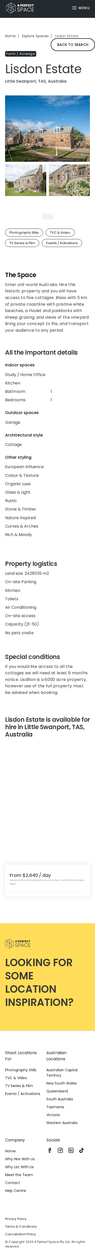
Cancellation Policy (20, 1234)
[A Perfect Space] (18, 8)
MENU (84, 7)
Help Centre (15, 1190)
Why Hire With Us (20, 1159)
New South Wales (61, 1083)
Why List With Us (19, 1166)
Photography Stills (20, 1070)
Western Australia (62, 1122)
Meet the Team (19, 1174)
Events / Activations (22, 1093)
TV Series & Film (19, 1085)
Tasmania (55, 1107)
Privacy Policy (16, 1219)
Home (10, 36)
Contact (12, 1182)
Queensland (57, 1091)
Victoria (53, 1114)
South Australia (59, 1099)
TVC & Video (16, 1077)
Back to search (72, 44)
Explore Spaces (35, 36)
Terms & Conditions (21, 1226)
